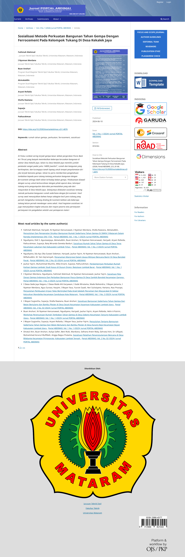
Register (160, 2)
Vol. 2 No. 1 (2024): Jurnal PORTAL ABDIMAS (53, 28)
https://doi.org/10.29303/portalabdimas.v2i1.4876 (45, 129)
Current (17, 19)
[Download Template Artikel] (150, 88)
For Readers (139, 212)
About (56, 19)
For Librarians (140, 220)
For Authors (139, 216)
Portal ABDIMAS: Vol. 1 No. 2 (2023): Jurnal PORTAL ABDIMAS (50, 280)
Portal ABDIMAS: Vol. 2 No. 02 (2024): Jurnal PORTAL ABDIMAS (58, 260)
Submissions (43, 19)
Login (168, 2)
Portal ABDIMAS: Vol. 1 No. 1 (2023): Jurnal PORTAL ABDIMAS (81, 236)
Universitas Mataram (92, 513)
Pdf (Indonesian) (103, 108)
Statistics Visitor (141, 196)
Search (165, 19)
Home (20, 28)
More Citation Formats (103, 177)
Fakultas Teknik (92, 508)
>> (24, 347)
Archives (29, 19)
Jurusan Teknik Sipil (92, 503)
